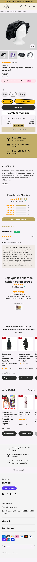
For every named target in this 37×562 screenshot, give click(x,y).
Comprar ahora (18, 107)
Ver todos (18, 332)
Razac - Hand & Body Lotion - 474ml (24, 414)
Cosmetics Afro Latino (12, 553)
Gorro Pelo (5, 65)
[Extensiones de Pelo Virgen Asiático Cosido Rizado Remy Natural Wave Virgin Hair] (9, 344)
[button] (30, 6)
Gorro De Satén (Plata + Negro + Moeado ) (16, 11)
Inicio (1, 11)
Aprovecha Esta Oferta (18, 130)
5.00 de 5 (23, 199)
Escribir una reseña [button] (18, 219)
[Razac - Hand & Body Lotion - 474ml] (25, 402)
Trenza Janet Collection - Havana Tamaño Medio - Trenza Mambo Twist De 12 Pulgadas (9, 418)
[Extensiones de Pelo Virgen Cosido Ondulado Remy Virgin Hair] (25, 344)
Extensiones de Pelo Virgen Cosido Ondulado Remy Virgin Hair (25, 357)
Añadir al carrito (25, 101)
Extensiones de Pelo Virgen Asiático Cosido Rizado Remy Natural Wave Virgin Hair (9, 360)
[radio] (18, 120)
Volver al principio (18, 470)
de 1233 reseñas (17, 287)
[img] (6, 236)
